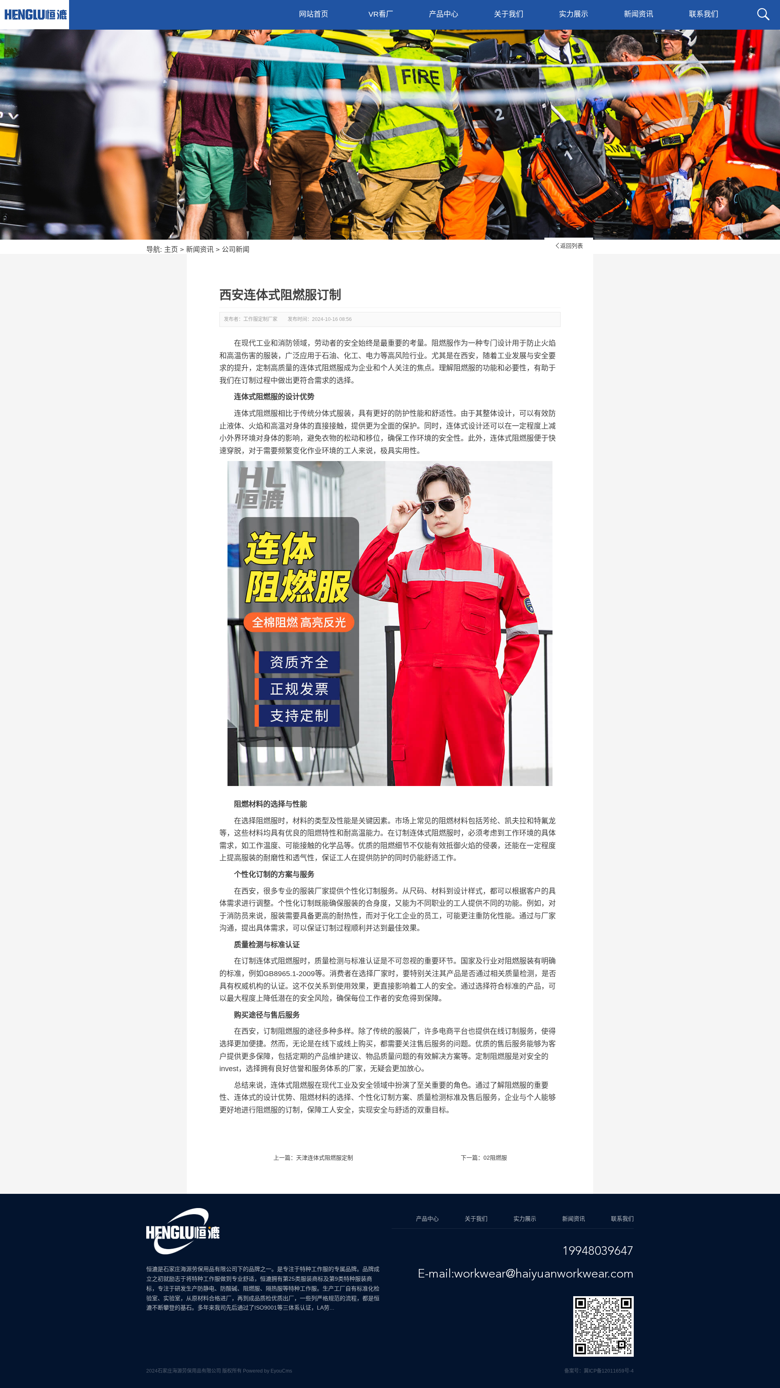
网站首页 (313, 14)
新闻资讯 (638, 14)
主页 (171, 249)
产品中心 (443, 14)
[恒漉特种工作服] (35, 14)
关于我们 (508, 14)
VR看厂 (380, 14)
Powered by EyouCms (267, 1371)
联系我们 (703, 14)
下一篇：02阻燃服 (484, 1157)
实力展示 (573, 14)
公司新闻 (235, 249)
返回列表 (569, 246)
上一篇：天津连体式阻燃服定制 (313, 1157)
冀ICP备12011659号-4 (609, 1371)
